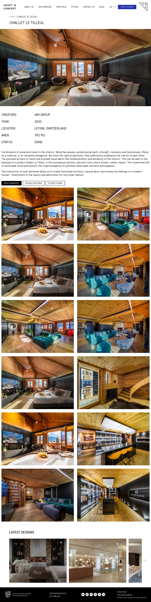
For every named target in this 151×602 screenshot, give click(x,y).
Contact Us (89, 7)
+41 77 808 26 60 (54, 596)
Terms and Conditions (124, 595)
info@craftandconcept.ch (57, 593)
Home (12, 17)
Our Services (44, 7)
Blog (101, 7)
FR (114, 7)
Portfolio (61, 7)
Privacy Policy (122, 592)
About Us (29, 7)
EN (111, 7)
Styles (74, 7)
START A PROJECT (127, 7)
